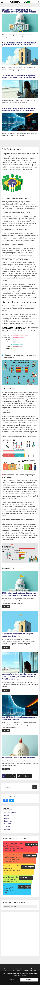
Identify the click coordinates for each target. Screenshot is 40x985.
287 (19, 776)
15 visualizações (26, 878)
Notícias (7, 818)
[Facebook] (5, 800)
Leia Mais (6, 607)
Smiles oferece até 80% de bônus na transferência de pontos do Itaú (11, 869)
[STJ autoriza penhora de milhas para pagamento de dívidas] (20, 56)
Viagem (7, 830)
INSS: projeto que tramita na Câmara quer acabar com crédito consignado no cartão (19, 11)
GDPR (24, 975)
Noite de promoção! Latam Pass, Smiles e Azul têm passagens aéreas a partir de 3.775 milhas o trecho (13, 847)
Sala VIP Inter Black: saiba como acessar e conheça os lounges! (19, 109)
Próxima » (27, 776)
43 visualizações (30, 855)
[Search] (34, 787)
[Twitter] (11, 800)
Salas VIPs (7, 824)
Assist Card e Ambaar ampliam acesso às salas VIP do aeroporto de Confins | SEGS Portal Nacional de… (19, 78)
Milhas (6, 815)
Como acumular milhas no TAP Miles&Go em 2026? (8, 889)
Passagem (8, 821)
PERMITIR (29, 979)
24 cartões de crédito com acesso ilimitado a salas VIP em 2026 (10, 879)
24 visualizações (27, 867)
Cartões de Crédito (10, 812)
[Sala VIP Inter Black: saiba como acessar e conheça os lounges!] (20, 122)
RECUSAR (11, 979)
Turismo (7, 827)
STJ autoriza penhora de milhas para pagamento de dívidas (19, 43)
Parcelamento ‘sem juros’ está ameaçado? (19, 757)
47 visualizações (31, 844)
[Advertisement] (20, 934)
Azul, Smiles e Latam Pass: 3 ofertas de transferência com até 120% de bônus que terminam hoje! (12, 858)
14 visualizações (25, 886)
